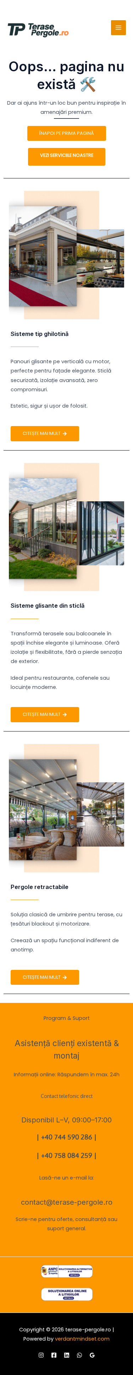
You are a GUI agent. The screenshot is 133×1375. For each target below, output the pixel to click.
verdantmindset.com (82, 1338)
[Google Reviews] (92, 1355)
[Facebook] (54, 1355)
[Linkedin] (67, 1355)
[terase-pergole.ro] (38, 30)
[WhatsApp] (79, 1355)
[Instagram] (41, 1355)
